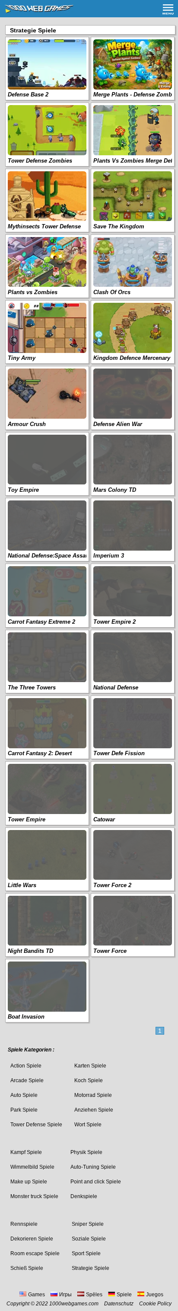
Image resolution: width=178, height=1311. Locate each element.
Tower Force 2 (112, 885)
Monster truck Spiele (34, 1196)
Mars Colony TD (114, 490)
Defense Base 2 (28, 94)
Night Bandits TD (30, 951)
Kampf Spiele (26, 1152)
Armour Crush (27, 424)
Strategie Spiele (90, 1268)
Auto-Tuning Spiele (93, 1167)
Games (36, 1295)
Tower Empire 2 (114, 622)
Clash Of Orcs (111, 292)
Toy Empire (23, 490)
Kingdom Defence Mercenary (131, 358)
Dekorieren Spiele (31, 1239)
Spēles (94, 1295)
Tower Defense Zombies (40, 160)
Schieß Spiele (26, 1268)
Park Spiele (24, 1110)
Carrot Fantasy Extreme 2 (41, 622)
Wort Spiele (88, 1125)
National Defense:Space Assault (50, 555)
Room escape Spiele (35, 1253)
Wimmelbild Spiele (32, 1167)
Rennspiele (24, 1224)
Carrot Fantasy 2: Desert (40, 753)
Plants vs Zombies (32, 292)
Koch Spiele (88, 1080)
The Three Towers (32, 687)
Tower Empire (26, 819)
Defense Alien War (117, 424)
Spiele (124, 1295)
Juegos (154, 1295)
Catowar (104, 819)
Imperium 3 (108, 555)
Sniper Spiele (88, 1224)
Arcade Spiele (27, 1080)
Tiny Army (21, 358)
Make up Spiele (28, 1182)
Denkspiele (83, 1196)
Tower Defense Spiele (36, 1125)
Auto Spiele (24, 1095)
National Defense (115, 687)
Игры (65, 1295)
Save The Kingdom (118, 226)
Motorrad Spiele (93, 1095)
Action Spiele (25, 1066)
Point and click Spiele (95, 1182)
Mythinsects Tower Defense (44, 226)
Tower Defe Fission (119, 753)
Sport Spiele (86, 1253)
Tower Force (110, 951)
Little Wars (22, 885)
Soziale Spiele (89, 1239)
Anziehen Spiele (93, 1110)
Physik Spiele (86, 1152)
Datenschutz (119, 1304)
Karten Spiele (90, 1066)
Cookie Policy (155, 1304)
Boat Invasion (26, 1016)
